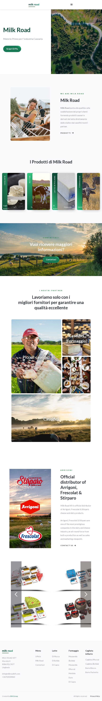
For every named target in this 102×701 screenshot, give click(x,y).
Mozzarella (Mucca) (73, 667)
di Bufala (75, 207)
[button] (72, 5)
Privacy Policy (95, 696)
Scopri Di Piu (12, 49)
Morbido (81, 207)
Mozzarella (67, 207)
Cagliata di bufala (6, 207)
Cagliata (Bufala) (92, 664)
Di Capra (55, 665)
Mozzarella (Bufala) (73, 658)
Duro (71, 677)
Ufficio (38, 656)
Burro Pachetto (91, 672)
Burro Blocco (90, 668)
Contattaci (51, 259)
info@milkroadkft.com (11, 674)
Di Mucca (56, 656)
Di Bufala (55, 207)
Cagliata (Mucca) (92, 659)
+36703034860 (8, 677)
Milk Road (39, 661)
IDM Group (14, 696)
